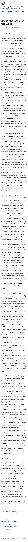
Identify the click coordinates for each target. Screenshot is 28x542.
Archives (10, 11)
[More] (23, 11)
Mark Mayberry (6, 27)
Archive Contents (7, 513)
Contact (18, 11)
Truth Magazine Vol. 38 (17, 513)
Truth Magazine (7, 7)
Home (3, 11)
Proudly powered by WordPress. (17, 538)
